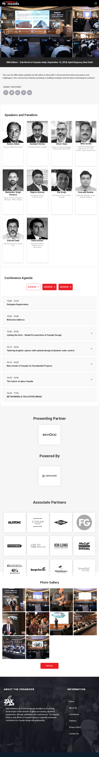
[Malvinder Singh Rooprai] (13, 180)
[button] (6, 32)
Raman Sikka (13, 144)
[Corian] (38, 522)
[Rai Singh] (61, 180)
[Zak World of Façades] (10, 3)
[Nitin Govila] (86, 131)
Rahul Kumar (37, 240)
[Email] (29, 92)
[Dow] (61, 522)
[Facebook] (5, 92)
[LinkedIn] (17, 92)
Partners (72, 721)
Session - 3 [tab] (65, 287)
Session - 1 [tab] (33, 287)
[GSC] (38, 545)
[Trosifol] (84, 569)
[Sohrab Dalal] (13, 228)
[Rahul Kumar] (37, 228)
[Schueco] (49, 434)
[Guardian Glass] (14, 569)
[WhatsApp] (23, 92)
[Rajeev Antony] (37, 180)
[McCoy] (84, 545)
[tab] (49, 302)
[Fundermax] (14, 545)
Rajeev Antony (37, 192)
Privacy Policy (75, 727)
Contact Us (74, 734)
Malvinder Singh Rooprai (13, 193)
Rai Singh (61, 192)
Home (71, 701)
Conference (74, 714)
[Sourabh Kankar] (86, 180)
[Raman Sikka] (13, 132)
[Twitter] (11, 92)
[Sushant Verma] (37, 132)
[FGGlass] (84, 522)
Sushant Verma (37, 144)
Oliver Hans (61, 144)
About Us (73, 708)
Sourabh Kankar (86, 192)
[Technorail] (61, 569)
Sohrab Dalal (13, 240)
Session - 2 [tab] (49, 287)
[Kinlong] (61, 545)
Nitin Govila (85, 143)
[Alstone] (14, 522)
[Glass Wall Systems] (49, 476)
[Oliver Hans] (61, 132)
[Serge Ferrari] (38, 569)
